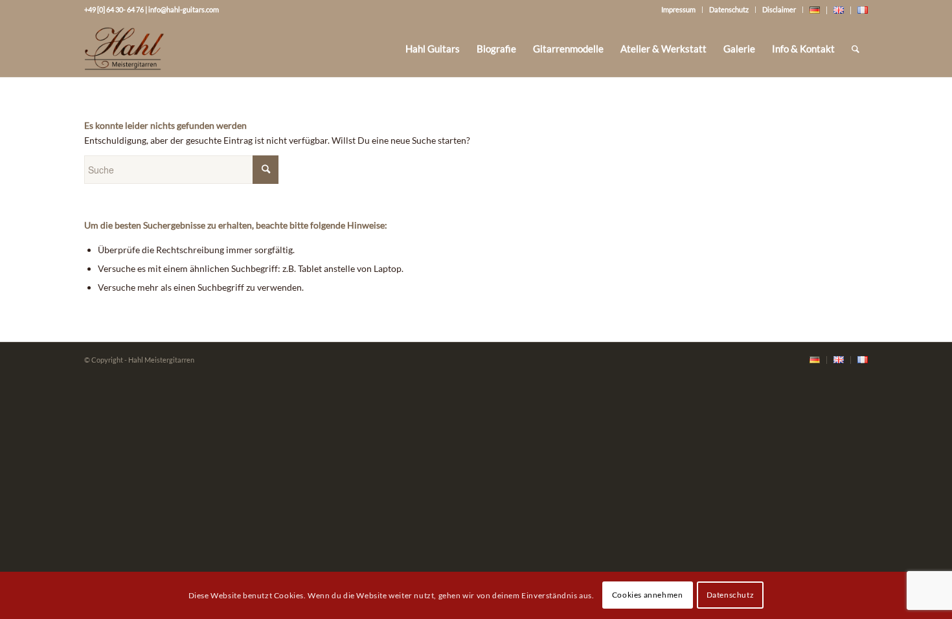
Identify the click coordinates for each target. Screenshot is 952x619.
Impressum (678, 9)
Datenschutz (729, 9)
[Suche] (855, 48)
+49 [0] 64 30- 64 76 (114, 9)
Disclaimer (779, 9)
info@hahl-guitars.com (183, 9)
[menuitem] (432, 48)
